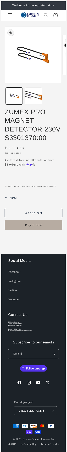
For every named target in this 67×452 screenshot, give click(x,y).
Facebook (14, 271)
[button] (10, 15)
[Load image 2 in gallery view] (33, 95)
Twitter (12, 290)
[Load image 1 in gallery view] (14, 95)
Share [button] (13, 197)
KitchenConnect (31, 439)
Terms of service (50, 444)
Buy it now (33, 225)
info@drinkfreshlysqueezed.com (22, 330)
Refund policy (28, 444)
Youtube (13, 299)
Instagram (14, 281)
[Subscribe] (54, 354)
